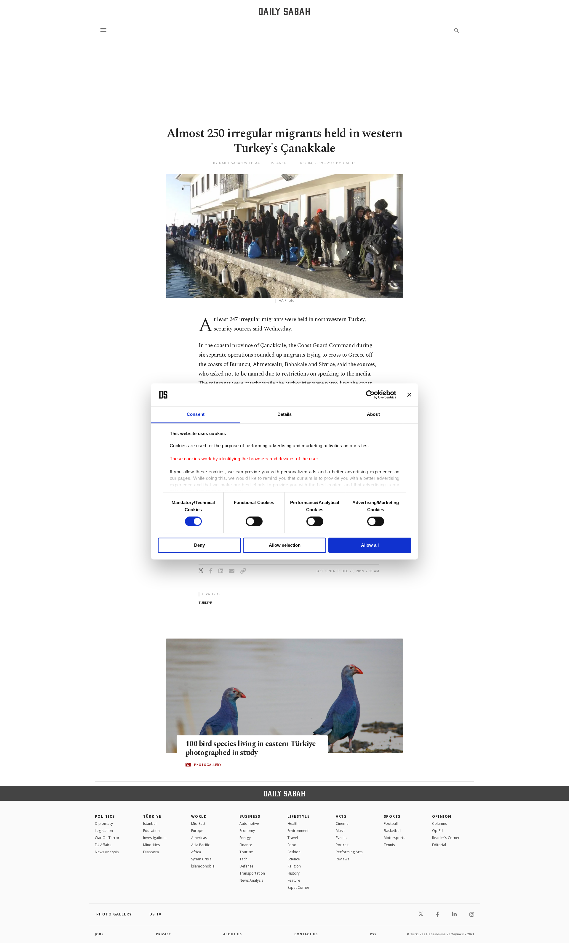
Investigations (154, 837)
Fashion (294, 851)
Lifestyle (298, 816)
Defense (246, 866)
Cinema (342, 823)
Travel (292, 837)
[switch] (254, 521)
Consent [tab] (195, 414)
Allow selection (285, 545)
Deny (199, 545)
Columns (439, 823)
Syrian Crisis (201, 859)
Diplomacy (104, 823)
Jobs (99, 934)
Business (249, 816)
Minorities (151, 844)
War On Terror (107, 837)
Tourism (246, 851)
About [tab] (373, 414)
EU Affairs (103, 844)
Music (340, 830)
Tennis (389, 844)
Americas (199, 837)
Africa (196, 851)
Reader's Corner (446, 837)
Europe (197, 830)
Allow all (370, 545)
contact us (306, 934)
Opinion (442, 816)
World (199, 816)
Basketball (392, 830)
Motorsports (394, 837)
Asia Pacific (200, 844)
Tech (243, 859)
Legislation (104, 830)
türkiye (205, 602)
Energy (245, 837)
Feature (293, 880)
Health (292, 823)
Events (341, 837)
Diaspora (151, 851)
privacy (163, 934)
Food (291, 844)
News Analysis (107, 851)
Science (293, 859)
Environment (298, 830)
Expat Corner (298, 887)
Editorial (439, 844)
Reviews (342, 859)
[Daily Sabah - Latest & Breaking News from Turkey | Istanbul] (284, 11)
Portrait (342, 844)
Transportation (252, 873)
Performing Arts (349, 851)
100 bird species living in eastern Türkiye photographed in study (251, 748)
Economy (247, 830)
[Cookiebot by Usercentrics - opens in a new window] (370, 394)
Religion (294, 866)
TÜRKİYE (152, 816)
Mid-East (198, 823)
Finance (245, 844)
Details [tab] (284, 414)
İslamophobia (203, 866)
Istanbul (149, 823)
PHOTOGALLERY (207, 765)
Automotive (249, 823)
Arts (341, 816)
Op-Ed (437, 830)
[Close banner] (409, 395)
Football (391, 823)
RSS (373, 934)
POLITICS (105, 816)
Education (151, 830)
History (293, 873)
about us (232, 934)
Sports (392, 816)
